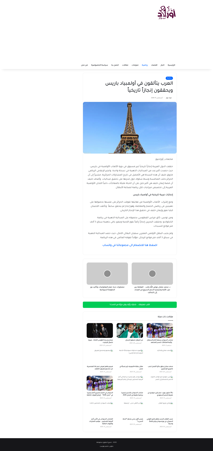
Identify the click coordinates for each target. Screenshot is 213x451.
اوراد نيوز (168, 98)
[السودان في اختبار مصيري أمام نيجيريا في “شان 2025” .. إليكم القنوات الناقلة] (100, 383)
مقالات (125, 65)
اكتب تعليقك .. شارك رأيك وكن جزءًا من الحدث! (130, 305)
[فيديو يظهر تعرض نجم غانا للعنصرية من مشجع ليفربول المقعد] (100, 356)
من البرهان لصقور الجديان (134, 340)
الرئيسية (171, 65)
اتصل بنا (115, 65)
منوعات (135, 65)
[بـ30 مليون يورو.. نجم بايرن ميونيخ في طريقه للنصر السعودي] (160, 383)
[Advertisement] (106, 43)
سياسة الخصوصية (99, 65)
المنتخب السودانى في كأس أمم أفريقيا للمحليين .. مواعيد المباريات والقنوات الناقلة (101, 421)
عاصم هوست (104, 446)
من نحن (84, 65)
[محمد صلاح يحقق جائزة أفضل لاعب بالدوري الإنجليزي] (160, 356)
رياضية (145, 65)
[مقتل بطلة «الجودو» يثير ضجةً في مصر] (130, 356)
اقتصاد (154, 65)
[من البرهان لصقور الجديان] (130, 330)
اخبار (162, 65)
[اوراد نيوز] (167, 12)
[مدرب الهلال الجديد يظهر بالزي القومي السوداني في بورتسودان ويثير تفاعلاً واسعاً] (160, 409)
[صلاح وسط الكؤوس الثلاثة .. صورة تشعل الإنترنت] (100, 330)
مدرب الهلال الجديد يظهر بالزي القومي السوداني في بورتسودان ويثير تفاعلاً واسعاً (160, 421)
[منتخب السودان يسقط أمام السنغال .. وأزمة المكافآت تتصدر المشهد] (160, 330)
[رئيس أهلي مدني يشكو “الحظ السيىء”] (130, 409)
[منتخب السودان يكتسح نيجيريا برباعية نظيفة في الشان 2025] (130, 383)
